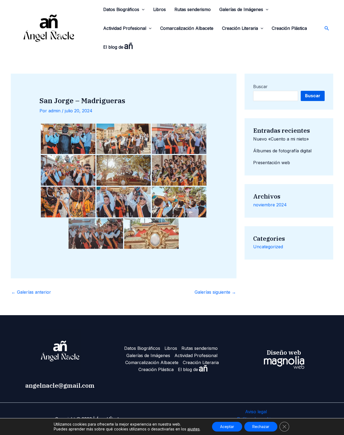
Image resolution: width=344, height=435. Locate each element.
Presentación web (271, 162)
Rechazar (260, 426)
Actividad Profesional (124, 28)
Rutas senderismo (192, 9)
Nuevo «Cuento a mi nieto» (281, 139)
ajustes (193, 429)
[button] (142, 9)
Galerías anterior (31, 292)
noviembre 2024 (270, 204)
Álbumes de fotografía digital (282, 150)
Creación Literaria (240, 28)
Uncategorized (268, 246)
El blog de (118, 46)
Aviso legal (256, 411)
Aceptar (227, 426)
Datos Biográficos (121, 9)
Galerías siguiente (215, 292)
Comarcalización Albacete (186, 28)
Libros (159, 9)
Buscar (260, 86)
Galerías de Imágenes (241, 9)
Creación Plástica (289, 28)
